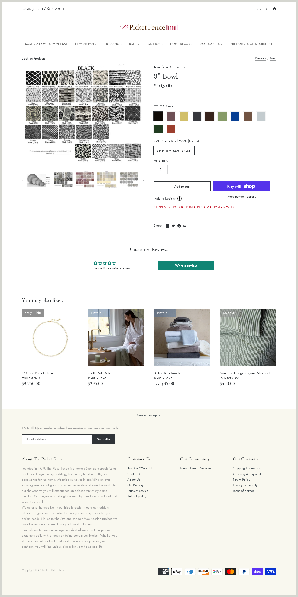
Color (159, 106)
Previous (260, 58)
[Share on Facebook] (167, 225)
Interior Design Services (195, 468)
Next (273, 58)
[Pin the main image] (179, 225)
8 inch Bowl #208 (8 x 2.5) (174, 150)
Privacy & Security (245, 485)
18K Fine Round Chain (37, 375)
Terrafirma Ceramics (169, 66)
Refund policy (136, 496)
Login (26, 9)
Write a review (186, 265)
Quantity (161, 161)
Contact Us (134, 474)
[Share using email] (185, 225)
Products (39, 58)
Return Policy (241, 479)
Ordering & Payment (247, 474)
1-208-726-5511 (139, 468)
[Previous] (22, 179)
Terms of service (137, 490)
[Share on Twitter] (173, 225)
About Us (133, 479)
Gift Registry (135, 485)
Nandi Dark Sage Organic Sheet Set (245, 375)
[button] (182, 198)
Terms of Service (243, 490)
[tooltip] (179, 198)
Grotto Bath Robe (100, 375)
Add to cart (182, 186)
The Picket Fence (56, 570)
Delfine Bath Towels (167, 375)
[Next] (143, 179)
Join (39, 9)
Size (157, 141)
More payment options (241, 196)
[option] (38, 179)
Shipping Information (247, 468)
